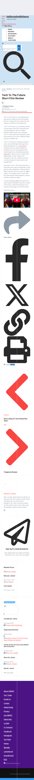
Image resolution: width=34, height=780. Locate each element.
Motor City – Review (9, 657)
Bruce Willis (15, 181)
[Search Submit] (19, 48)
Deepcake (7, 154)
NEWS (10, 29)
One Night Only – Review (10, 618)
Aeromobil (22, 146)
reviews (12, 364)
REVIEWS (11, 31)
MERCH (10, 38)
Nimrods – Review (9, 575)
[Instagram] (4, 510)
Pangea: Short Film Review (11, 629)
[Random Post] (2, 44)
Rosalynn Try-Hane (8, 106)
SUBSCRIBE (12, 40)
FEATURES (11, 36)
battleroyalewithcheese (18, 16)
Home (3, 89)
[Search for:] (12, 49)
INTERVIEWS (12, 34)
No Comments (5, 108)
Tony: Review (8, 586)
